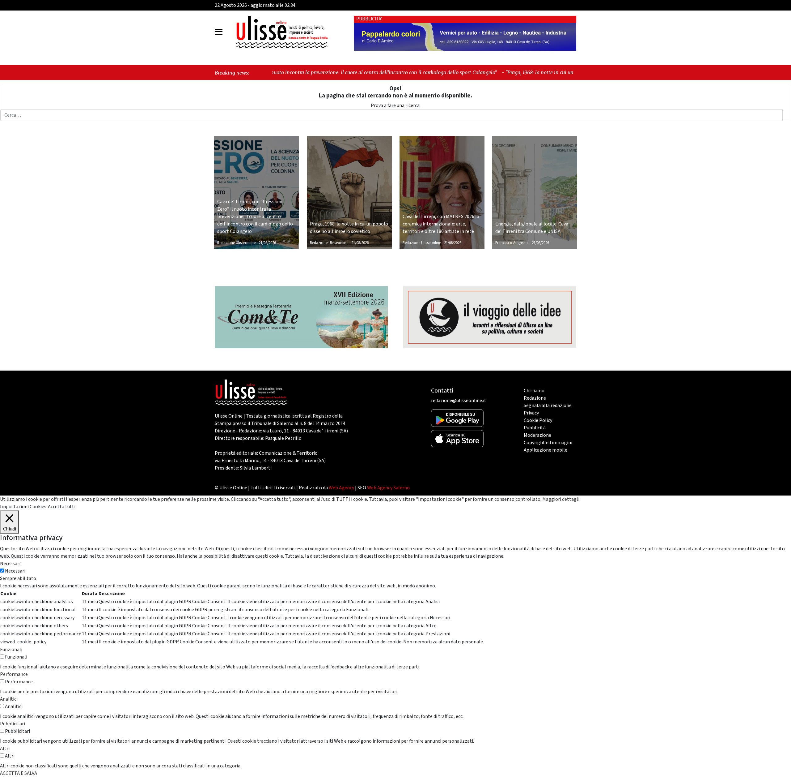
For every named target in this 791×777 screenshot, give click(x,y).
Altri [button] (5, 748)
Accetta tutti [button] (61, 506)
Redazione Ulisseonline (236, 243)
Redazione (535, 398)
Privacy (531, 413)
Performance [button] (14, 674)
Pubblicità (535, 427)
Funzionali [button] (11, 649)
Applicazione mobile (545, 450)
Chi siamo (534, 390)
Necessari (15, 571)
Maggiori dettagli (560, 499)
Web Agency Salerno (388, 487)
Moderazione (537, 435)
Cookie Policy (538, 420)
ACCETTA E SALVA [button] (18, 773)
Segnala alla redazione (548, 405)
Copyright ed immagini (548, 442)
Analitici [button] (9, 699)
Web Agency (341, 487)
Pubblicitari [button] (12, 723)
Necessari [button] (10, 563)
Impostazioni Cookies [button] (23, 506)
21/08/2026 (267, 243)
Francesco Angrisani (512, 243)
